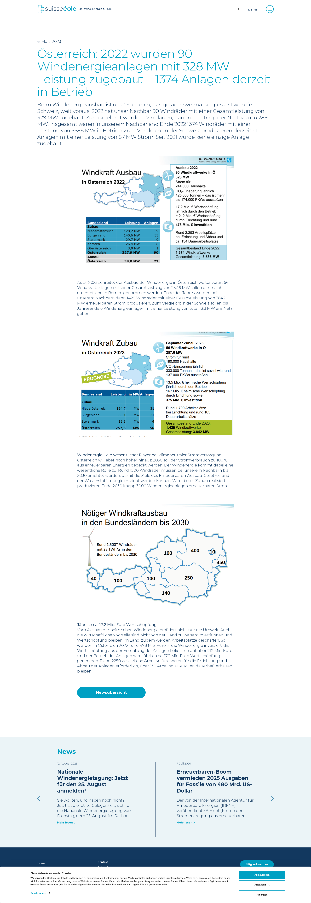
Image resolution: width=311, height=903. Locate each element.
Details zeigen (38, 893)
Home (41, 863)
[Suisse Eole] (56, 9)
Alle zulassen (262, 874)
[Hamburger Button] (270, 9)
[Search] (237, 9)
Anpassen (260, 884)
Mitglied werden (257, 864)
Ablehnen (262, 894)
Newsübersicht (111, 692)
